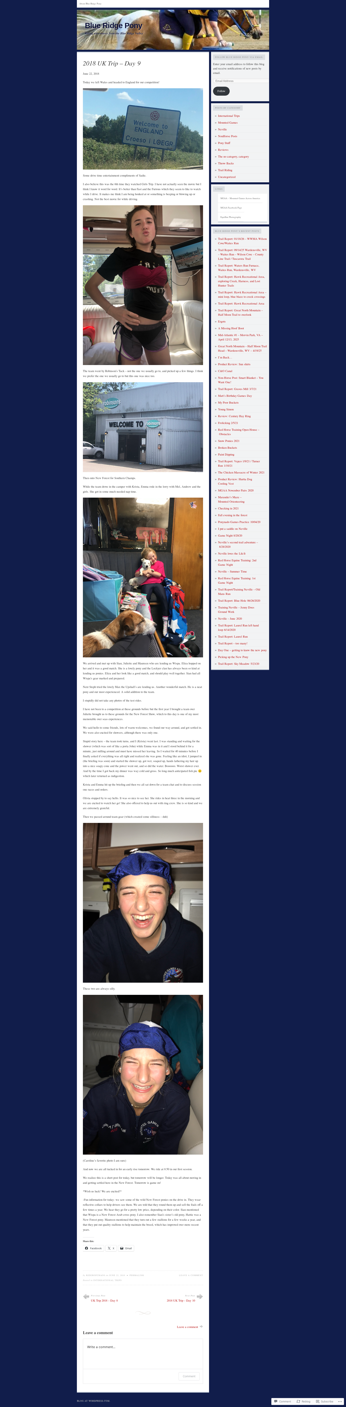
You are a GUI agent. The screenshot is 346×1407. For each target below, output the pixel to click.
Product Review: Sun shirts (234, 364)
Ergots (222, 321)
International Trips (107, 1280)
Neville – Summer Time (232, 571)
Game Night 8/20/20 (230, 535)
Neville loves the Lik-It (231, 553)
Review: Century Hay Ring (234, 416)
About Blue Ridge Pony (90, 3)
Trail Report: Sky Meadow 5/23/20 (238, 664)
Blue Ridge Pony (113, 25)
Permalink (137, 1275)
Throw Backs (226, 163)
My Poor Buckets (228, 402)
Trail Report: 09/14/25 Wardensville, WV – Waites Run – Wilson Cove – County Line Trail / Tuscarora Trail (242, 254)
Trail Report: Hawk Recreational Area (241, 303)
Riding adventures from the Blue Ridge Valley (114, 33)
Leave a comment (191, 1275)
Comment (189, 1376)
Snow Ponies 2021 (228, 441)
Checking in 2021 (228, 508)
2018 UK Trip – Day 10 (181, 1300)
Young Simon (226, 409)
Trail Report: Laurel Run (233, 636)
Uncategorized (226, 177)
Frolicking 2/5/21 (228, 423)
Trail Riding (225, 170)
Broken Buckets (227, 447)
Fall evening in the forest (232, 515)
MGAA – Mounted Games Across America (240, 198)
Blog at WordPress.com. (93, 1400)
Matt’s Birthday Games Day (235, 396)
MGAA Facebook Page (231, 207)
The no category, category (233, 156)
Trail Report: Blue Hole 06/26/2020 (239, 600)
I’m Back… (225, 357)
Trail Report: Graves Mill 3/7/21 (237, 389)
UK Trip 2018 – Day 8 (104, 1300)
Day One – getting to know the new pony (242, 650)
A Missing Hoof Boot (231, 328)
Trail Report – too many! (232, 643)
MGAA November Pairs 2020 (235, 490)
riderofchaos (95, 1275)
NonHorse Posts (227, 136)
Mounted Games (228, 122)
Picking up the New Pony (233, 657)
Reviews (223, 150)
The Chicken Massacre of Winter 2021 (241, 472)
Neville (222, 129)
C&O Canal (225, 371)
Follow (221, 91)
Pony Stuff (224, 143)
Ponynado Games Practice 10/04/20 (239, 522)
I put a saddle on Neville (232, 529)
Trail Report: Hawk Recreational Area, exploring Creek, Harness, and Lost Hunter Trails (241, 281)
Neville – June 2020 (230, 618)
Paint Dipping (226, 454)
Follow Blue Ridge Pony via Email (239, 57)
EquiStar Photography (230, 216)
